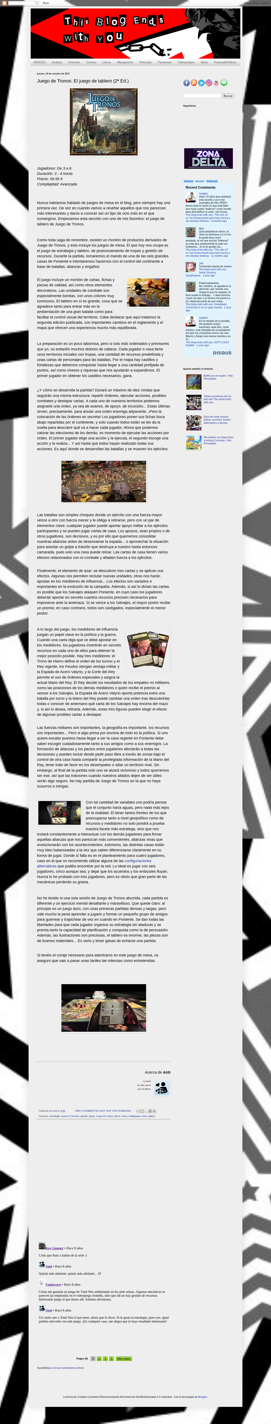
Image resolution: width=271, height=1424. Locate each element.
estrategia (55, 1116)
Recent (200, 181)
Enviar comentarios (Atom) (68, 1367)
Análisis (57, 62)
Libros (107, 62)
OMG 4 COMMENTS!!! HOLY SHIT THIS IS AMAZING (103, 1111)
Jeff (201, 263)
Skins (204, 62)
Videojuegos (186, 62)
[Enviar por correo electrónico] (138, 1111)
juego (92, 1116)
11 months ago (219, 255)
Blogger (202, 1396)
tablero (151, 1116)
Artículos (74, 62)
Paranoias (164, 62)
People (188, 181)
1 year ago (209, 275)
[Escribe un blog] (142, 1111)
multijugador (135, 1116)
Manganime (125, 62)
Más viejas (124, 1358)
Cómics (91, 62)
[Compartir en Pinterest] (154, 1111)
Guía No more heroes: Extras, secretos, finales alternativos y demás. (217, 419)
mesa (124, 1116)
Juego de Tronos (104, 1116)
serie (144, 1116)
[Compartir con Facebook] (150, 1111)
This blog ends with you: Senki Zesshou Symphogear (206, 272)
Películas (146, 62)
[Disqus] (103, 1181)
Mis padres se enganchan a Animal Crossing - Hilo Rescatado (219, 440)
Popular (212, 181)
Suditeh (203, 193)
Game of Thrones (70, 1116)
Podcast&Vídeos (225, 62)
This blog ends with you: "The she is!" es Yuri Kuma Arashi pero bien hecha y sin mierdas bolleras (208, 217)
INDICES (40, 62)
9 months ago (219, 220)
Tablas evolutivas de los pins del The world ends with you (217, 399)
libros (117, 1116)
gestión (84, 1116)
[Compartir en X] (146, 1111)
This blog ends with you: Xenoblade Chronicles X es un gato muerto (206, 306)
